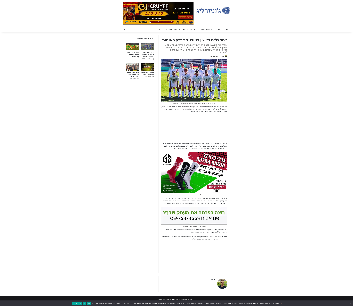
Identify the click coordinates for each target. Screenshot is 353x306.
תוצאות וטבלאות (206, 29)
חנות (160, 29)
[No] (351, 303)
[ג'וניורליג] (213, 10)
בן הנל (222, 56)
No (84, 303)
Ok (89, 303)
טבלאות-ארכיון (190, 29)
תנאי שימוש (175, 299)
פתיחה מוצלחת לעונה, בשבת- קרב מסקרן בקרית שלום (132, 54)
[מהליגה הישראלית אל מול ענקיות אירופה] (147, 67)
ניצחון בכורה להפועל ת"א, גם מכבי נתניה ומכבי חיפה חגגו (133, 74)
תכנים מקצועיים (183, 299)
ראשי (227, 29)
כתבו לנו (168, 29)
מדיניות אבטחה (167, 299)
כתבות (219, 29)
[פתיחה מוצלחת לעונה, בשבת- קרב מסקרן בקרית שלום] (132, 46)
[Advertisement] (194, 128)
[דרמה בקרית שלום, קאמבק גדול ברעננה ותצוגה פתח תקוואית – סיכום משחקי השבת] (147, 46)
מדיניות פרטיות (77, 303)
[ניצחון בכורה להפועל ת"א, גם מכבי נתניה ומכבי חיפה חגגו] (132, 67)
